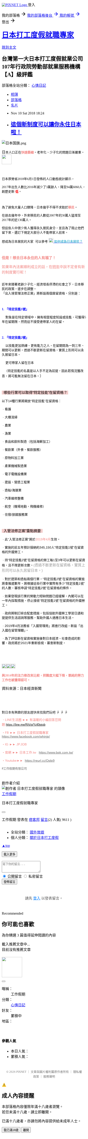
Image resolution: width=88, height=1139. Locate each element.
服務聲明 (49, 1076)
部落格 (16, 100)
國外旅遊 (37, 832)
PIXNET (21, 1071)
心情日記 (39, 85)
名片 (14, 105)
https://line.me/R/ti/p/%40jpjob (25, 724)
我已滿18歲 (11, 1130)
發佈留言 (9, 882)
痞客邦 (34, 820)
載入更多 (9, 854)
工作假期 (9, 794)
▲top (6, 845)
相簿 (14, 94)
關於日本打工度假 (44, 838)
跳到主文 (9, 47)
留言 (44, 820)
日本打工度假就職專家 (38, 35)
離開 (26, 1130)
